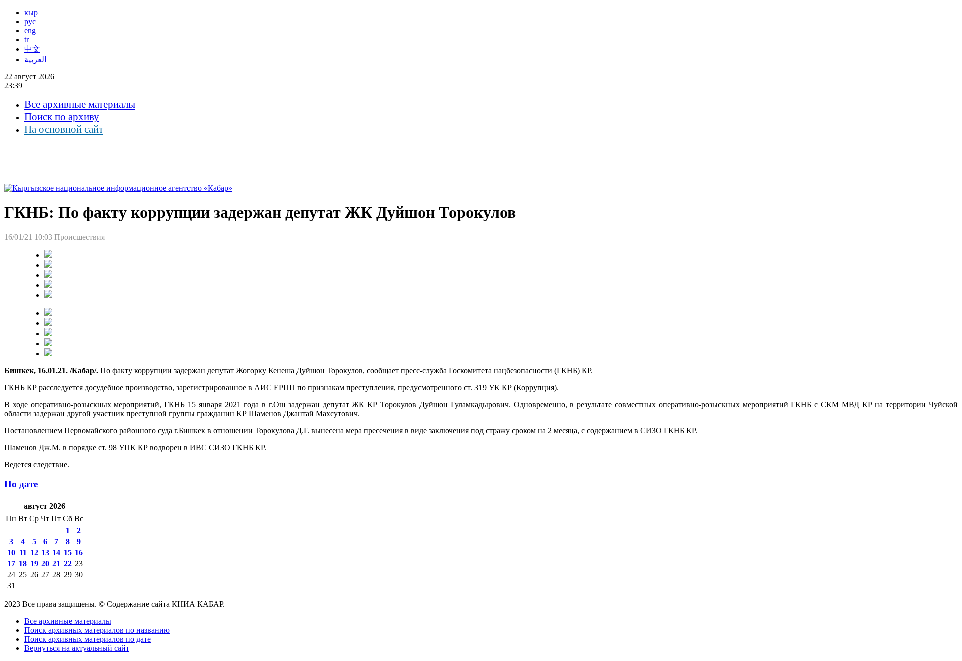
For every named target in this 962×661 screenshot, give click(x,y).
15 (68, 552)
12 (34, 552)
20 (45, 563)
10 (11, 552)
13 (45, 552)
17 (11, 563)
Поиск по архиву (61, 117)
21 (56, 563)
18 (23, 563)
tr (26, 39)
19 (34, 563)
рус (30, 21)
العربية (35, 59)
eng (30, 30)
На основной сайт (63, 129)
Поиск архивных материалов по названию (97, 630)
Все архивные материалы (79, 104)
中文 (32, 49)
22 (68, 563)
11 (23, 552)
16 (79, 552)
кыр (31, 12)
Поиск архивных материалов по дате (87, 639)
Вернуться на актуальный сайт (76, 648)
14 (56, 552)
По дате (21, 484)
